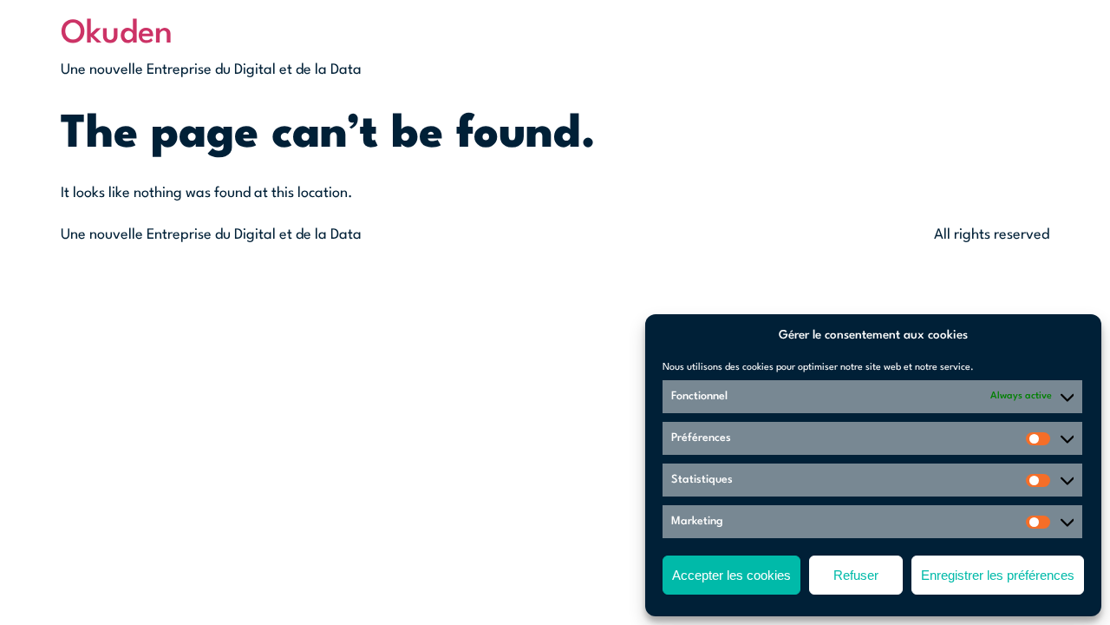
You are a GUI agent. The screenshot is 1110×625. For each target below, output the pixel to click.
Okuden (117, 34)
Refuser (855, 575)
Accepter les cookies (731, 575)
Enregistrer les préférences (997, 575)
